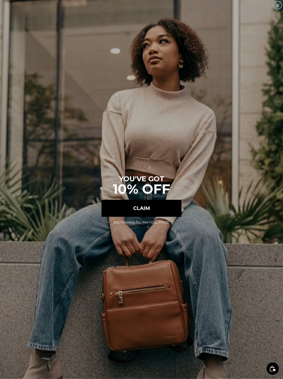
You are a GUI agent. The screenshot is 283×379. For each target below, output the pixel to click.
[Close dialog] (277, 5)
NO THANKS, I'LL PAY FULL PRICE (141, 222)
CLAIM (141, 208)
